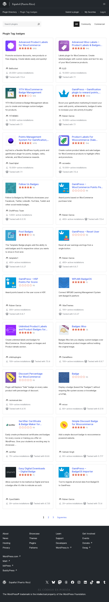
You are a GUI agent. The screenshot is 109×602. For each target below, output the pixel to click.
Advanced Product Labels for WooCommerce (33, 44)
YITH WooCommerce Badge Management (31, 91)
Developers (61, 543)
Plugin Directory (10, 12)
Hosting (6, 543)
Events (85, 538)
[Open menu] (104, 4)
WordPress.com (12, 556)
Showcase (34, 533)
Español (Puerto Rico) (20, 582)
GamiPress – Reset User (85, 231)
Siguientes (62, 517)
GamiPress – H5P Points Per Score (28, 280)
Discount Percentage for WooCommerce (31, 375)
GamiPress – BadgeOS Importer (82, 470)
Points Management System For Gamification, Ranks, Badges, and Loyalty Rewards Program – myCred (34, 138)
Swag (86, 547)
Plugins (32, 543)
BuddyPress (10, 570)
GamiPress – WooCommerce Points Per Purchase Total (87, 186)
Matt (6, 561)
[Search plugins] (38, 24)
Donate (87, 543)
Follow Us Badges (29, 184)
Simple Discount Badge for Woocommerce (85, 423)
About (6, 533)
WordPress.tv (64, 547)
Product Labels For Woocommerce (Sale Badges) (84, 138)
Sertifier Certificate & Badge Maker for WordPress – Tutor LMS (32, 423)
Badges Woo (79, 326)
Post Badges (26, 231)
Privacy (6, 547)
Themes (33, 538)
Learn (58, 533)
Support (60, 538)
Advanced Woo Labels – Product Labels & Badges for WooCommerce (86, 44)
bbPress (8, 565)
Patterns (33, 547)
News (5, 538)
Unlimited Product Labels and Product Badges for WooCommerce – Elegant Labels (33, 328)
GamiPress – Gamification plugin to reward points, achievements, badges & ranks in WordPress (86, 91)
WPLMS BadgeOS (82, 279)
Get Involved (88, 533)
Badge (75, 373)
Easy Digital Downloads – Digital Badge (32, 470)
